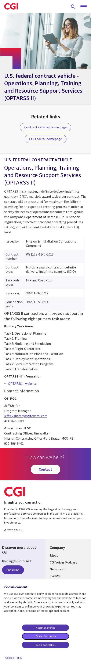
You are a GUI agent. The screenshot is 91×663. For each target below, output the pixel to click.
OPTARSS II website (22, 383)
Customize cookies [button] (46, 636)
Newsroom (58, 569)
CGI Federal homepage (45, 139)
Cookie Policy (13, 658)
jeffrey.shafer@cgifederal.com (25, 416)
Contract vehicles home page (45, 127)
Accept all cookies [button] (45, 627)
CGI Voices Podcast (63, 562)
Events (55, 576)
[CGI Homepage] (11, 6)
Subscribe (13, 570)
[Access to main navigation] (83, 7)
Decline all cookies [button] (45, 644)
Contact (45, 469)
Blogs (54, 555)
